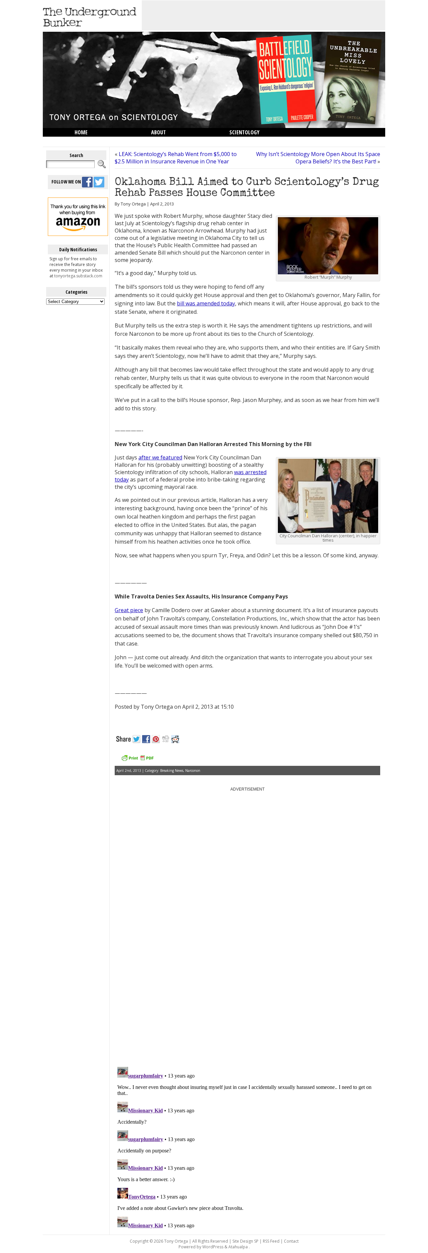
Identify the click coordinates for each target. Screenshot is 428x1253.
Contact (291, 1241)
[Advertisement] (263, 15)
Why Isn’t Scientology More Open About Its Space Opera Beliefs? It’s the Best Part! (318, 157)
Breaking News (171, 770)
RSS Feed (271, 1241)
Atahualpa (238, 1247)
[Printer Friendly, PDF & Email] (137, 760)
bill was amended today (206, 303)
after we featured (160, 457)
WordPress (212, 1247)
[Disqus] (247, 976)
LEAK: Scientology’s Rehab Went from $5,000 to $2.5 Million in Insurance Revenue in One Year (176, 157)
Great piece (129, 610)
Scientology (244, 132)
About (158, 132)
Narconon (192, 770)
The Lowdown (91, 141)
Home (81, 132)
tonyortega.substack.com (78, 276)
